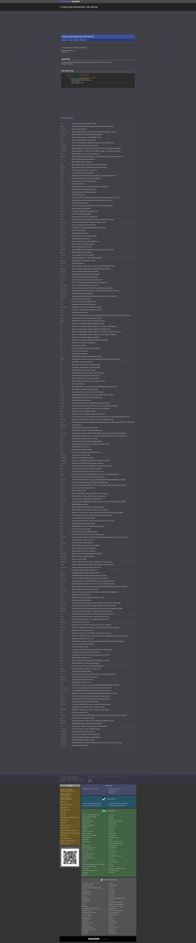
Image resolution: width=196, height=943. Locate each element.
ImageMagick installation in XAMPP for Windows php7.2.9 (86, 572)
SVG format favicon (76, 425)
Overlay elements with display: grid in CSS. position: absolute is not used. (89, 164)
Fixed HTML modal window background (81, 214)
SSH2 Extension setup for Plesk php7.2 (81, 594)
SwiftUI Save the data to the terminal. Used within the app (86, 364)
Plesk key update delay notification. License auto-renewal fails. (87, 468)
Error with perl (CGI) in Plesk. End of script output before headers (88, 666)
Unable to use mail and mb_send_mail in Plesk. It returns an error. (88, 471)
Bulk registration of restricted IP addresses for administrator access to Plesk (90, 655)
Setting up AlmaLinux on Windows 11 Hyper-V (83, 244)
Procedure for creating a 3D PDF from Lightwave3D (84, 570)
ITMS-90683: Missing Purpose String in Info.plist (83, 189)
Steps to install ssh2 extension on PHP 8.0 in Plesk (84, 225)
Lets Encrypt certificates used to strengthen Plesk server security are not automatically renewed (95, 474)
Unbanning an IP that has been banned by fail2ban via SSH (86, 137)
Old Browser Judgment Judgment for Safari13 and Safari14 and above (89, 222)
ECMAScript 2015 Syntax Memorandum (81, 671)
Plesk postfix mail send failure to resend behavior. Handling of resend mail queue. (91, 633)
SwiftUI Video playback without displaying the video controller (86, 356)
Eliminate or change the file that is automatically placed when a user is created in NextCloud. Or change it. (97, 608)
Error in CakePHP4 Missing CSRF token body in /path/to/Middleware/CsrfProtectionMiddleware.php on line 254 (99, 479)
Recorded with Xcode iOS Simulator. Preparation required (86, 348)
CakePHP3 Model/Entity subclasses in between (83, 739)
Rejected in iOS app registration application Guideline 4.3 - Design (88, 323)
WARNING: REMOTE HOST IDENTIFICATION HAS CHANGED (87, 134)
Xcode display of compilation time (80, 353)
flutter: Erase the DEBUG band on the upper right (84, 140)
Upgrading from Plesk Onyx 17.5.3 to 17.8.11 (83, 638)
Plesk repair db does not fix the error (81, 446)
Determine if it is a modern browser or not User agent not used (87, 279)
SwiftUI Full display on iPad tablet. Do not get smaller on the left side (88, 381)
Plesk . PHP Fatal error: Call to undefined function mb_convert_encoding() (90, 509)
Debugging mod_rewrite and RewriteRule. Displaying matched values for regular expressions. (94, 296)
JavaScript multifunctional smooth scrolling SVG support (85, 274)
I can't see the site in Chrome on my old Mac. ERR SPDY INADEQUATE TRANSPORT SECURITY (95, 685)
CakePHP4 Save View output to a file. (81, 455)
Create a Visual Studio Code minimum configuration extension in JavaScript (90, 578)
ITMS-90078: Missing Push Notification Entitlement (84, 192)
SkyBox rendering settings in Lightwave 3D (82, 162)
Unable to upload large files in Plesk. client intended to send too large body (90, 493)
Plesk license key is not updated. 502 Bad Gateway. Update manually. (89, 496)
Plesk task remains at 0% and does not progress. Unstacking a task (88, 534)
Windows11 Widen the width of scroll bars (82, 252)
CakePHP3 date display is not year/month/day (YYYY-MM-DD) (87, 723)
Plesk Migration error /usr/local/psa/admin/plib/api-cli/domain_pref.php (89, 227)
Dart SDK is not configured (78, 194)
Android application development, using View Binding (85, 389)
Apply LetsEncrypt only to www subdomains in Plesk (84, 531)
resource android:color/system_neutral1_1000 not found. (86, 241)
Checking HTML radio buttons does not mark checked (85, 427)
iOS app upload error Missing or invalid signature (84, 342)
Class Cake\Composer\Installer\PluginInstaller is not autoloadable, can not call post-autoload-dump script (97, 156)
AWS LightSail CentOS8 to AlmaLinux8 (81, 238)
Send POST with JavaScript (78, 230)
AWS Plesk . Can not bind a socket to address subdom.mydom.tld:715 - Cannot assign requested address (97, 512)
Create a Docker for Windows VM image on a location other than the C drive (90, 616)
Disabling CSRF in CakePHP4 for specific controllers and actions (87, 463)
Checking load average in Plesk (79, 712)
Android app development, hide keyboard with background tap (87, 397)
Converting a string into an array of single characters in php (86, 652)
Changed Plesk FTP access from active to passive (84, 235)
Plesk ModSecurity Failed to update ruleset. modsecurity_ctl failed (88, 707)
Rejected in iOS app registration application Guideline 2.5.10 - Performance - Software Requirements (96, 331)
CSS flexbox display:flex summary (80, 646)
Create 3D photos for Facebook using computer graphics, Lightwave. (88, 477)
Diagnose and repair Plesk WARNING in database (84, 411)
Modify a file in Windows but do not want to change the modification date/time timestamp (93, 266)
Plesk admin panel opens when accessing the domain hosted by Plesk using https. (92, 515)
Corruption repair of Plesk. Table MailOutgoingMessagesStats (87, 441)
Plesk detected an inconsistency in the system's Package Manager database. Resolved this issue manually (98, 641)
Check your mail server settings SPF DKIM (82, 542)
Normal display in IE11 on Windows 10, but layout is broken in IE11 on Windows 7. (92, 624)
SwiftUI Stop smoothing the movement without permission (86, 375)
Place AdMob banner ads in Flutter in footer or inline (84, 170)
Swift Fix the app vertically (78, 383)
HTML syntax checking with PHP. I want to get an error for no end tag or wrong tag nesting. (94, 674)
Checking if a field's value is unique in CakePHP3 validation (86, 729)
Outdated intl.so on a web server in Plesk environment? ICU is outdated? (89, 726)
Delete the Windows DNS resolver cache (82, 246)
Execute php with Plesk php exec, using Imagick (83, 551)
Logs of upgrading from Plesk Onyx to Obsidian (83, 523)
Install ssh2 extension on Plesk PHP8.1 (81, 208)
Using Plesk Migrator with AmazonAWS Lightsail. (83, 518)
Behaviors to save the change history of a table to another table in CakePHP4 (90, 460)
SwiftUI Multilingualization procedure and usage (83, 370)
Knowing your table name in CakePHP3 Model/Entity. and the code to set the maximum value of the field (97, 742)
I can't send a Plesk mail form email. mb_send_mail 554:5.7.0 (87, 452)
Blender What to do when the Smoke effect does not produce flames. (88, 320)
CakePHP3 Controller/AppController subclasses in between (86, 737)
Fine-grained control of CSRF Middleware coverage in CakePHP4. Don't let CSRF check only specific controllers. (99, 501)
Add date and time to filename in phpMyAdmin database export (87, 430)
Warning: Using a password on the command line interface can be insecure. (90, 186)
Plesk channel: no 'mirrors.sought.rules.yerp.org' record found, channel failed (90, 408)
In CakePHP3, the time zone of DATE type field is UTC (85, 677)
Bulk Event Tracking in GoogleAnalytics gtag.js (83, 556)
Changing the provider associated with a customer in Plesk (86, 668)
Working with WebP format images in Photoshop (83, 260)
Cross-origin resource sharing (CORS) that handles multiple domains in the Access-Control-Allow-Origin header (99, 433)
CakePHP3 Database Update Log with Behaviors (84, 731)
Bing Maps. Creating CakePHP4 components (83, 457)
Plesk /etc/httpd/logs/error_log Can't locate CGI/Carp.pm (85, 663)
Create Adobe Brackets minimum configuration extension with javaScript (89, 575)
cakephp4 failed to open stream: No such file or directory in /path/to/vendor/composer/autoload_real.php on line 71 (99, 435)
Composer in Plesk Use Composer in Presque (83, 718)
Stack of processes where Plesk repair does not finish (85, 438)
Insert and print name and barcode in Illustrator (83, 487)
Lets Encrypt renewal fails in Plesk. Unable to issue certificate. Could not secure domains (93, 520)
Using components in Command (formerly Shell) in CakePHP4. (87, 498)
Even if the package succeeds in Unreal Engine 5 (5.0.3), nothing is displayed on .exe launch (94, 131)
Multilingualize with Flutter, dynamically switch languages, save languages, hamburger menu (94, 175)
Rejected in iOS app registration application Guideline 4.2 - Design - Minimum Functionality (94, 334)
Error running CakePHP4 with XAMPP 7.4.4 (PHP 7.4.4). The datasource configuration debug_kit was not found (99, 485)
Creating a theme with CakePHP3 (80, 745)
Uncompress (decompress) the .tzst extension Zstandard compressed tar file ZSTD (92, 200)
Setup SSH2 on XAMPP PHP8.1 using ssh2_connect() (85, 211)
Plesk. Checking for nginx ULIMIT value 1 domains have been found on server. (91, 444)
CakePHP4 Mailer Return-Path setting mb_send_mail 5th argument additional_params (93, 249)
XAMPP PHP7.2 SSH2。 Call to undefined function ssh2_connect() (88, 597)
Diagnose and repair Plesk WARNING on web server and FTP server (88, 414)
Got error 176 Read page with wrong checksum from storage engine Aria (89, 282)
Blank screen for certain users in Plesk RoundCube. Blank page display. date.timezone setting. (95, 693)
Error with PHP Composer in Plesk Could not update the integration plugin (90, 482)
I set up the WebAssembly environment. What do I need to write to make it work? (91, 690)
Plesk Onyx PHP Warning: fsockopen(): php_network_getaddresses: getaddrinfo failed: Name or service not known (99, 635)
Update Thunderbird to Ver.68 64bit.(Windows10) (84, 548)
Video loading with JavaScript (79, 129)
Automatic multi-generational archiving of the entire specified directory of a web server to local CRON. (96, 603)
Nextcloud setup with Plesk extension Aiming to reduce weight (87, 553)
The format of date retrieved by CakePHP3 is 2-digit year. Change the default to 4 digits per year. (95, 592)
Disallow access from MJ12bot (79, 559)
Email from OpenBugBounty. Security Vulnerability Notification (87, 257)
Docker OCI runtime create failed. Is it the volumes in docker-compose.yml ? (90, 619)
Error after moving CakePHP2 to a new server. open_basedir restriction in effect (91, 704)
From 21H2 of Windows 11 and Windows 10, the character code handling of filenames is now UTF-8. (96, 197)
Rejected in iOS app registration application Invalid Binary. (86, 337)
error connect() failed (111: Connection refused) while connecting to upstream (90, 696)
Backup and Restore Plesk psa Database (82, 449)
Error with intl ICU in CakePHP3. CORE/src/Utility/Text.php (86, 734)
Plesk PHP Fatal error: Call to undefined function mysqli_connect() (88, 526)
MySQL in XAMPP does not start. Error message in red (85, 153)
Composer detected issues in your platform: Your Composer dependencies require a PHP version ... (96, 290)
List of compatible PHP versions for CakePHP (83, 255)
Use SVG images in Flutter (78, 183)
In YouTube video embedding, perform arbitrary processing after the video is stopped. (92, 288)
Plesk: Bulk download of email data (80, 203)
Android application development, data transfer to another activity (88, 392)
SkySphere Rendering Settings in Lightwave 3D (83, 159)
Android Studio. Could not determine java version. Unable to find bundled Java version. (93, 126)
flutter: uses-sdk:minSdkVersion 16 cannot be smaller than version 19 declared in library (93, 142)
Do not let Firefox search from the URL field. (82, 293)
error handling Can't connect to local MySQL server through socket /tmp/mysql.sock (92, 466)
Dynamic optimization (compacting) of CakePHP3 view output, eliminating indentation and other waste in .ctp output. (100, 537)
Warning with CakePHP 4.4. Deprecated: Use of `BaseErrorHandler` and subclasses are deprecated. (96, 151)
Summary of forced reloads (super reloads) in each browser (86, 567)
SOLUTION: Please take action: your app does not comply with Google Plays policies (92, 205)
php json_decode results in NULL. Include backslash (84, 216)
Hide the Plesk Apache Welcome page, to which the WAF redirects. (88, 507)
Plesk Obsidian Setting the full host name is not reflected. (86, 545)
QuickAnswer (65, 1)
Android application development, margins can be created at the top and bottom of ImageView (95, 405)
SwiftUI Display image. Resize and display (82, 361)
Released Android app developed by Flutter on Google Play (86, 178)
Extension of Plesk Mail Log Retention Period (83, 644)
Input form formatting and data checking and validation (85, 271)
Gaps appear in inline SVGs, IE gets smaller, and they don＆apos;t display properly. (92, 649)
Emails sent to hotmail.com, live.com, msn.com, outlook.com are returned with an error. (93, 419)
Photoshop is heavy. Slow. (78, 263)
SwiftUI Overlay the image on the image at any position (85, 378)
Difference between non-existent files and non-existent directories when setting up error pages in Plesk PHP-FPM (99, 586)
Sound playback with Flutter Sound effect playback (84, 181)
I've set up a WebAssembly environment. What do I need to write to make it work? (92, 687)
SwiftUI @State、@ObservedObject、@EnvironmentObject (86, 367)
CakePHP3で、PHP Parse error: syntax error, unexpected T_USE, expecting (90, 709)
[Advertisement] (98, 22)
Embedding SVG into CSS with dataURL (81, 600)
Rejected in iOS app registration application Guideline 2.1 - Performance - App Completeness (94, 326)
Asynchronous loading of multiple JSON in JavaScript (85, 277)
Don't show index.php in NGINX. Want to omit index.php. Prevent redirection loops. (92, 611)
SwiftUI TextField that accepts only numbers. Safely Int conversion (88, 372)
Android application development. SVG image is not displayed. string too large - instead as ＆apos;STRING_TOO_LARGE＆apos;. (103, 422)
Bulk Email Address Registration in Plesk (81, 657)
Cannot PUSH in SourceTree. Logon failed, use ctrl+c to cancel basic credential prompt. (93, 219)
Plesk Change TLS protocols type (80, 312)
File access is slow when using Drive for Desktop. (84, 304)
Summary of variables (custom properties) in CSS (84, 301)
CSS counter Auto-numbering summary (81, 299)
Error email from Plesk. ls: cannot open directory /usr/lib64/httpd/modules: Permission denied (94, 386)
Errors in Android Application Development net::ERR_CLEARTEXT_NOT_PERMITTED (93, 564)
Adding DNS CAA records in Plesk (80, 504)
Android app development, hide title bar (81, 400)
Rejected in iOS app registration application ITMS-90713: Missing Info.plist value (91, 329)
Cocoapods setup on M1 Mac (79, 345)
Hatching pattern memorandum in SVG (81, 682)
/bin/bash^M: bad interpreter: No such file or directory (85, 589)
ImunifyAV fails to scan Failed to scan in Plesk (83, 540)
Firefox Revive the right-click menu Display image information (87, 307)
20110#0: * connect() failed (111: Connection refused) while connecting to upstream (92, 561)
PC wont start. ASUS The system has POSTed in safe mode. (87, 309)
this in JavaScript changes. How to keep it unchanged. (85, 145)
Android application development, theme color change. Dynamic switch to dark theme (92, 394)
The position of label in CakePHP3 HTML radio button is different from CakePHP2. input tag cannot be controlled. (99, 715)
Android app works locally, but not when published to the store (87, 318)
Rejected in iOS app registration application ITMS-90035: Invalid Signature (90, 340)
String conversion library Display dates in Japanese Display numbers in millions (91, 268)
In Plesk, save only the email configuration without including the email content (90, 660)
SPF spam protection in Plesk (79, 490)
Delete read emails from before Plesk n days (82, 630)
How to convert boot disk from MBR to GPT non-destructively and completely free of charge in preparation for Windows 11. (101, 315)
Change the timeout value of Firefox (80, 622)
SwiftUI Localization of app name (80, 351)
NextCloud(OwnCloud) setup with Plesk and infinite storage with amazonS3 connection (93, 613)
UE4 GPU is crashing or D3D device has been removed (85, 285)
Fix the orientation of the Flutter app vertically (83, 173)
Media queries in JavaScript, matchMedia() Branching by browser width (89, 167)
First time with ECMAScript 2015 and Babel (82, 679)
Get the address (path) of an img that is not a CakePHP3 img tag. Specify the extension (93, 720)
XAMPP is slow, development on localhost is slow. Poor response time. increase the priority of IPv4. (96, 627)
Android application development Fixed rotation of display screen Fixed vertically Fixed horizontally (96, 359)
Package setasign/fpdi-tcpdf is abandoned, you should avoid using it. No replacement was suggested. (96, 148)
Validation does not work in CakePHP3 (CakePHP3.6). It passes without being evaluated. (93, 581)
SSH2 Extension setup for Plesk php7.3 (81, 529)
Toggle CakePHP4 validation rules (80, 233)
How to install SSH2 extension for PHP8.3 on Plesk (84, 123)
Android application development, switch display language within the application (91, 403)
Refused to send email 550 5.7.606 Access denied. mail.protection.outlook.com (91, 698)
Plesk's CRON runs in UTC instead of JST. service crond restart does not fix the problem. (93, 583)
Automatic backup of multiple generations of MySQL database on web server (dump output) (94, 605)
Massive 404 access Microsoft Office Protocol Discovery (85, 701)
